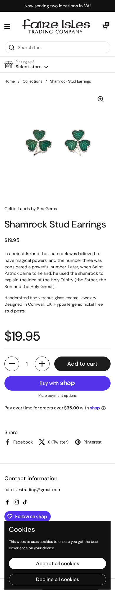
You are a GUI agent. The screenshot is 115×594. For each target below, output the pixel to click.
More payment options (57, 395)
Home (9, 81)
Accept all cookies (57, 563)
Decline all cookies (57, 579)
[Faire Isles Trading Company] (56, 26)
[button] (105, 26)
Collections (32, 81)
